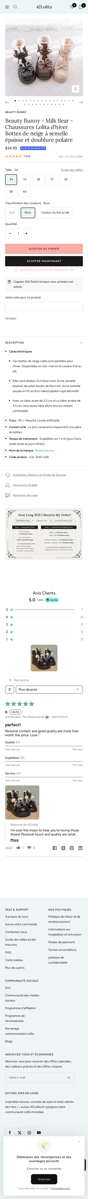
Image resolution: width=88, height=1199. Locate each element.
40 (25, 191)
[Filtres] (9, 689)
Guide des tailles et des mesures (20, 942)
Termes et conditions (62, 950)
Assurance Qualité (25, 485)
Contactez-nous (16, 932)
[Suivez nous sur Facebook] (10, 1132)
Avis (8, 988)
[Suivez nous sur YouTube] (39, 1132)
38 (66, 179)
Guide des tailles (72, 170)
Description (14, 342)
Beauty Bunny (16, 112)
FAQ (8, 952)
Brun (28, 212)
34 (11, 179)
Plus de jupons (15, 968)
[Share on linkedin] (80, 848)
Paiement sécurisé (25, 495)
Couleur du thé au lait (55, 212)
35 (24, 179)
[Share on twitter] (63, 848)
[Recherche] (15, 7)
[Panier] (81, 7)
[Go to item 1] (44, 658)
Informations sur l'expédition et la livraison (64, 932)
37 (52, 179)
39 (11, 191)
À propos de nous (16, 916)
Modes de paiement (61, 942)
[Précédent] (7, 102)
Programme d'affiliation (20, 1008)
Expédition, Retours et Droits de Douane (39, 475)
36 (38, 179)
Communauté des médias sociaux (22, 998)
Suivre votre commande (21, 924)
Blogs (9, 1041)
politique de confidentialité (57, 960)
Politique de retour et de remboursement (64, 919)
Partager (10, 318)
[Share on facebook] (54, 848)
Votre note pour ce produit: (23, 297)
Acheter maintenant (44, 261)
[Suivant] (81, 102)
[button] (44, 609)
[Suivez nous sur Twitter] (19, 1132)
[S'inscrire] (68, 1077)
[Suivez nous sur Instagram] (29, 1132)
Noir (12, 212)
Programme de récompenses (15, 1018)
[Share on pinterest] (71, 848)
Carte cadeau (14, 960)
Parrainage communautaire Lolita (19, 1031)
